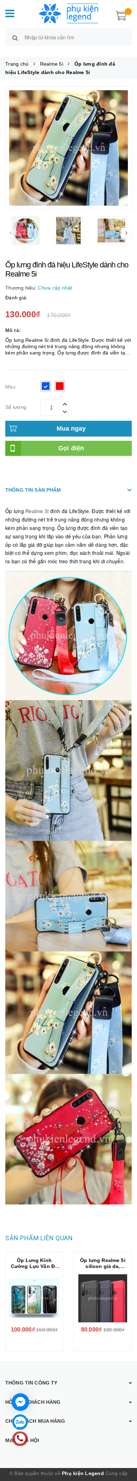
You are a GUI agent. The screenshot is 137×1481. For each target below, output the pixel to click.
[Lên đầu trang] (123, 1446)
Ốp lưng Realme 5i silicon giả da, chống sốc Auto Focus (102, 1269)
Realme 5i (37, 510)
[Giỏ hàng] (121, 14)
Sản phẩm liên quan (39, 1238)
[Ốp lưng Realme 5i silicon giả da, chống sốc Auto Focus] (102, 1298)
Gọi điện (71, 448)
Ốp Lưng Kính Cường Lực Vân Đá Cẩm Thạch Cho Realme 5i (34, 1269)
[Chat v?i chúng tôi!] (20, 1402)
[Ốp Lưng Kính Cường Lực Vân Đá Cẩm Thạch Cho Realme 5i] (34, 1298)
